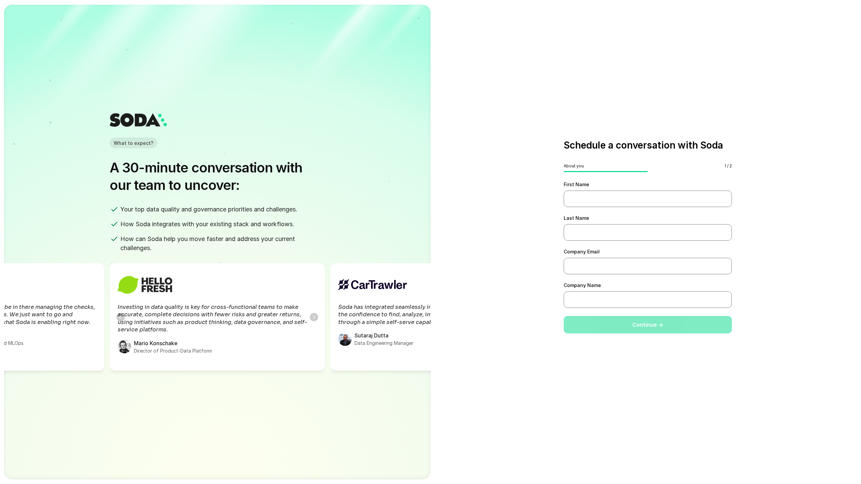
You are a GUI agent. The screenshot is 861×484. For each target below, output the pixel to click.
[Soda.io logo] (138, 120)
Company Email (582, 251)
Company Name (582, 285)
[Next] (314, 317)
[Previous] (120, 317)
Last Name (576, 218)
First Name (576, 184)
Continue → (647, 324)
